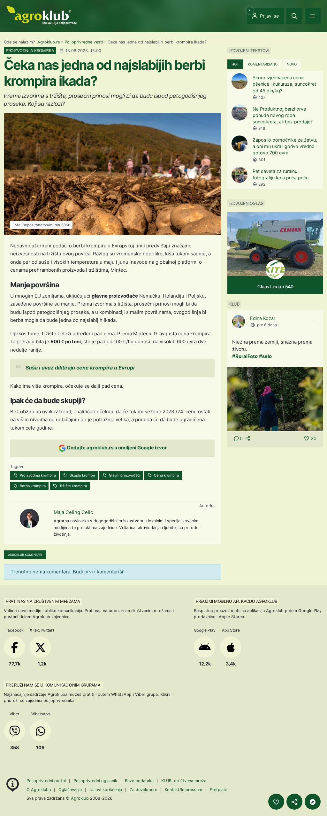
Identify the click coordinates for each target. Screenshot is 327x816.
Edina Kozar (262, 318)
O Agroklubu (39, 789)
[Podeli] (294, 802)
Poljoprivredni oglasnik (95, 780)
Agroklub (80, 798)
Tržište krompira (72, 486)
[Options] (312, 320)
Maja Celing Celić (73, 512)
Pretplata (218, 789)
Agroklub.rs (48, 42)
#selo (265, 356)
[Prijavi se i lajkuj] (276, 802)
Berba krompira (32, 486)
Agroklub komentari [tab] (25, 554)
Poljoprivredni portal (47, 780)
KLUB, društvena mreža (183, 780)
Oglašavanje (70, 789)
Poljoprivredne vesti (84, 42)
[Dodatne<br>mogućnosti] (313, 802)
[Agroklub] (41, 15)
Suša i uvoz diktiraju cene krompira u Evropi (80, 367)
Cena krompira (166, 475)
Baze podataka (140, 780)
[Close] (294, 16)
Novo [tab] (292, 64)
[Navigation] (313, 16)
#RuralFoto (245, 356)
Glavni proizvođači (124, 475)
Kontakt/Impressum (183, 789)
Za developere (143, 789)
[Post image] (275, 398)
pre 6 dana (267, 325)
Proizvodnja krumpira (37, 475)
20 (313, 438)
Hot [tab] (235, 64)
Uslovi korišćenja (105, 789)
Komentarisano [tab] (263, 64)
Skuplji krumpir (82, 475)
